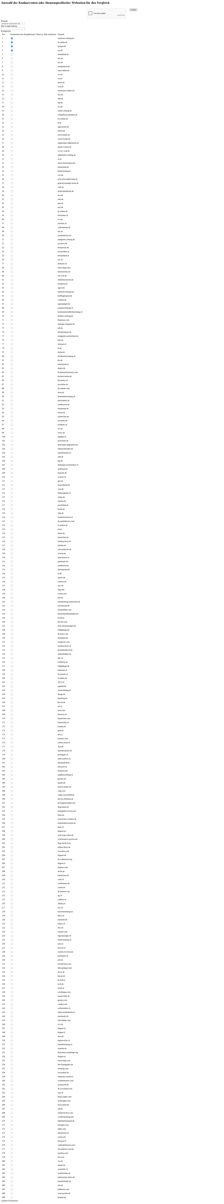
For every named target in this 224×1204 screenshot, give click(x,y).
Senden (133, 10)
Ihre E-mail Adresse (9, 26)
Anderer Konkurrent (9, 1201)
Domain (4, 21)
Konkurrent (5, 31)
